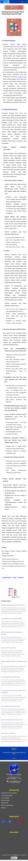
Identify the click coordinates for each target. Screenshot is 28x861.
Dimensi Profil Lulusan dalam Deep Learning (11, 719)
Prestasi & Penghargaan (7, 805)
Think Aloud (20, 577)
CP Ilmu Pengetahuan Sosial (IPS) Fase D (10, 677)
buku (15, 76)
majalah (20, 76)
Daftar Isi (3, 807)
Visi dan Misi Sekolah (6, 795)
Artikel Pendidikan (6, 577)
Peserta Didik (4, 802)
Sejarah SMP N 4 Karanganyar (9, 793)
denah (18, 79)
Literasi (14, 577)
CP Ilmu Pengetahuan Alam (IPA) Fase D (10, 706)
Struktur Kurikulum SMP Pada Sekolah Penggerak (13, 605)
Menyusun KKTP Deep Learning (8, 647)
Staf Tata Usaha (5, 800)
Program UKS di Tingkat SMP (8, 733)
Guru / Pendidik (5, 798)
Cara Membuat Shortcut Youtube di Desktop (11, 618)
